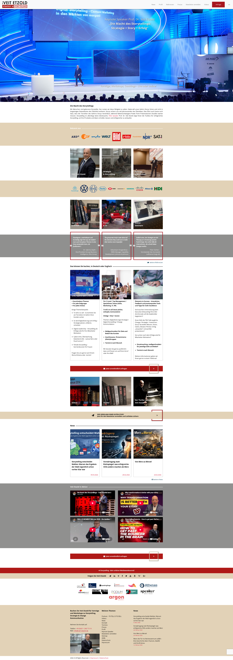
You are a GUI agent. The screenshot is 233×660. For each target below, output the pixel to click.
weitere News (158, 480)
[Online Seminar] (148, 214)
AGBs (103, 638)
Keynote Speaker (107, 632)
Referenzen (170, 5)
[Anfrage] (85, 163)
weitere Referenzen (156, 262)
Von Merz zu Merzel (140, 633)
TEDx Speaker (114, 116)
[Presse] (116, 214)
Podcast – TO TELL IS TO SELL (111, 616)
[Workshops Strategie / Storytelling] (116, 284)
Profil (161, 5)
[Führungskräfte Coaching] (148, 284)
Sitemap (104, 636)
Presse (180, 5)
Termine (104, 625)
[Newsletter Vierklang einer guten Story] (116, 415)
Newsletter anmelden (193, 5)
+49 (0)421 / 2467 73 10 (84, 629)
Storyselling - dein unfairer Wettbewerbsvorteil (117, 570)
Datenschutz (106, 640)
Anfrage (218, 5)
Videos (206, 5)
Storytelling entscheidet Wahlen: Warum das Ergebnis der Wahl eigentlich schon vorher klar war (147, 618)
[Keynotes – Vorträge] (84, 284)
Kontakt (104, 623)
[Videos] (116, 163)
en (229, 5)
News (153, 5)
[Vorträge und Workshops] (148, 163)
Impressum (106, 642)
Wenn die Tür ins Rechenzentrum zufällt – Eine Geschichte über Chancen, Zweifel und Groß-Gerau (147, 641)
